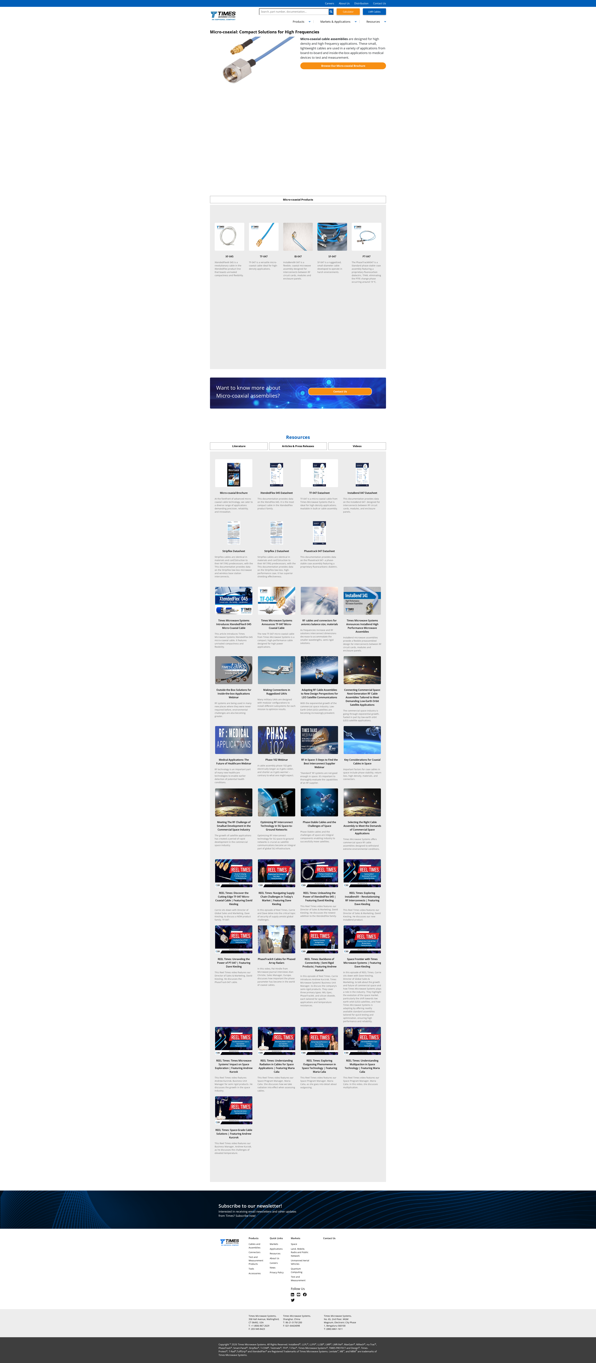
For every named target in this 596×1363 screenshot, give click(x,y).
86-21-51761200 (294, 1322)
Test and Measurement (298, 1278)
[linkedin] (293, 1294)
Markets (274, 1244)
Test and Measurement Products (256, 1261)
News (272, 1267)
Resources (275, 1253)
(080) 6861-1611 (334, 1328)
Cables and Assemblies (254, 1246)
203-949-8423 (258, 1328)
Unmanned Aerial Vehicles (300, 1262)
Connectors (254, 1252)
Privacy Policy (277, 1272)
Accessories (255, 1273)
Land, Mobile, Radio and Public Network (299, 1252)
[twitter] (293, 1300)
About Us (344, 3)
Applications (276, 1248)
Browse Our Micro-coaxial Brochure (343, 66)
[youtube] (299, 1294)
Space (294, 1244)
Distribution (361, 3)
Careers (329, 3)
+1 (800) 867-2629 (260, 1325)
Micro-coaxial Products (298, 199)
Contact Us (379, 3)
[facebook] (305, 1294)
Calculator (348, 11)
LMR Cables (374, 11)
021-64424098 (292, 1325)
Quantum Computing (296, 1270)
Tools (251, 1268)
